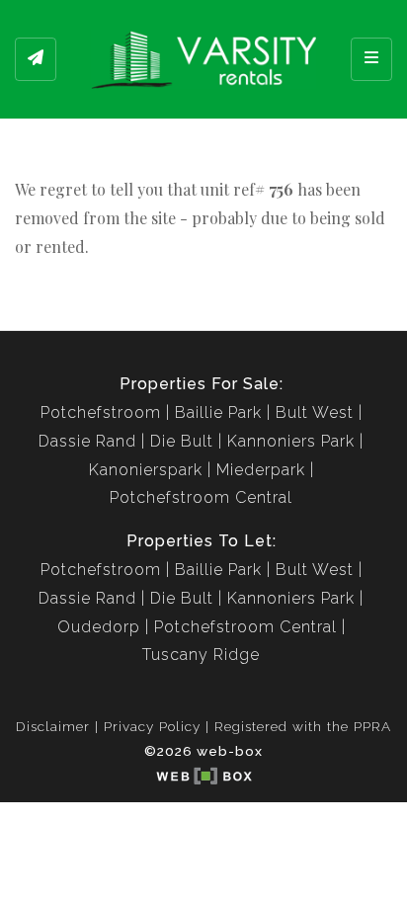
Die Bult (181, 441)
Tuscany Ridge (201, 654)
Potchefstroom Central (201, 497)
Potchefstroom (101, 412)
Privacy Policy (152, 726)
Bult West (315, 412)
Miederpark (260, 469)
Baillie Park (218, 412)
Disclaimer (53, 726)
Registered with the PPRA (302, 726)
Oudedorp (98, 626)
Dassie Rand (87, 441)
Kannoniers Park (291, 441)
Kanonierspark (146, 469)
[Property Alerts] (35, 59)
